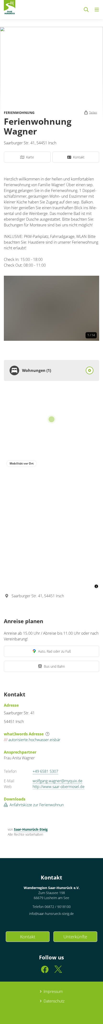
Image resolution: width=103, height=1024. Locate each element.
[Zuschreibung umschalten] (96, 586)
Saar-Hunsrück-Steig (31, 829)
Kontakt (27, 937)
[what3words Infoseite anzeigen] (47, 734)
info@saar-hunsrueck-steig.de (51, 913)
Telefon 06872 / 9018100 (52, 906)
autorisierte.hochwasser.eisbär (32, 739)
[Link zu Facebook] (45, 971)
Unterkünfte (75, 937)
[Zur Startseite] (9, 8)
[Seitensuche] (86, 9)
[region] (51, 523)
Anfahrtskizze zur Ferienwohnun (37, 804)
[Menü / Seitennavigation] (96, 9)
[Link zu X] (58, 971)
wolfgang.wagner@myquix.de (57, 780)
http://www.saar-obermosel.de (59, 786)
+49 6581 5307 (45, 771)
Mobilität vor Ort (22, 463)
